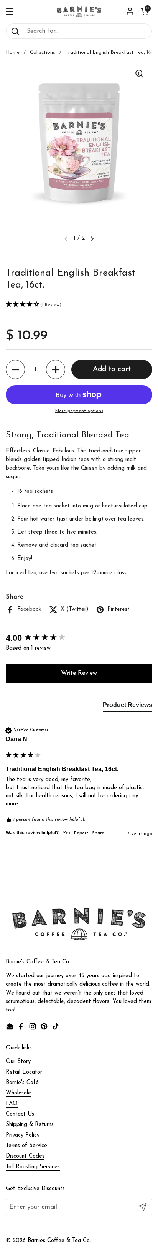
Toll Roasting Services (33, 1167)
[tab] (127, 706)
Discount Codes (25, 1156)
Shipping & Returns (30, 1125)
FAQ (12, 1104)
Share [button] (98, 833)
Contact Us (20, 1114)
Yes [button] (66, 833)
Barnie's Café (22, 1083)
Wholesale (18, 1093)
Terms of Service (26, 1146)
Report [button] (81, 833)
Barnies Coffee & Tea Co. (59, 1241)
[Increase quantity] (55, 369)
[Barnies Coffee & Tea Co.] (79, 11)
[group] (79, 638)
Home (13, 52)
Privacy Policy (23, 1135)
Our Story (18, 1061)
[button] (144, 11)
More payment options (79, 411)
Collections (42, 52)
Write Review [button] (79, 673)
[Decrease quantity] (15, 369)
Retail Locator (24, 1072)
